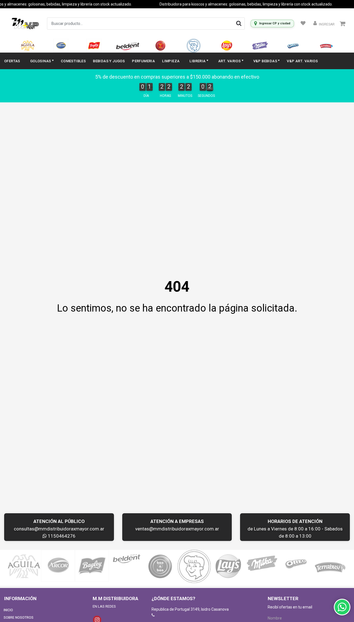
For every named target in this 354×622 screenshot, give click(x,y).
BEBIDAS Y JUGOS (109, 61)
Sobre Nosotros (18, 618)
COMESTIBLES (73, 61)
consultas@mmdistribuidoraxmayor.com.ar (59, 529)
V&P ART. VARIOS (302, 61)
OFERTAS (12, 61)
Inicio (8, 610)
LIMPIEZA (170, 61)
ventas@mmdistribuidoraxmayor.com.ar (177, 529)
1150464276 (61, 536)
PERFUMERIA (143, 61)
